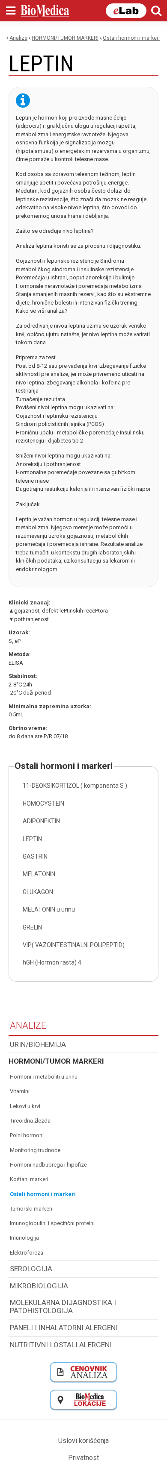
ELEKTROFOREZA (26, 1252)
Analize (18, 38)
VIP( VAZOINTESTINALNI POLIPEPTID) (74, 944)
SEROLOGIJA (31, 1268)
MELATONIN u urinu (49, 909)
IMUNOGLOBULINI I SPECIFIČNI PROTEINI (52, 1223)
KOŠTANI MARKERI (29, 1179)
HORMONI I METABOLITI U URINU (44, 1076)
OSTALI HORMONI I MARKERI (131, 38)
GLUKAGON (38, 892)
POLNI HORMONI (27, 1135)
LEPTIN (32, 839)
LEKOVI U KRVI (25, 1106)
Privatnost (83, 1458)
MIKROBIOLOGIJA (39, 1285)
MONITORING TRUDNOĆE (35, 1150)
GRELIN (32, 927)
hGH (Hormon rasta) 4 (52, 962)
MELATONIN (39, 874)
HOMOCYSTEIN (43, 803)
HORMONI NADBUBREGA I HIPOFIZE (48, 1164)
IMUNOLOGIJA (24, 1238)
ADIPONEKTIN (41, 821)
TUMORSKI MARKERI (31, 1208)
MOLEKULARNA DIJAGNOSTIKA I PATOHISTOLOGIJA (63, 1306)
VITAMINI (20, 1091)
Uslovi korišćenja (83, 1441)
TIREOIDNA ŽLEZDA (30, 1120)
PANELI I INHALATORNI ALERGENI (64, 1327)
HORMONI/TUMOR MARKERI (65, 38)
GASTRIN (35, 856)
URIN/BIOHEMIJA (38, 1044)
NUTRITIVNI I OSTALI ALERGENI (61, 1344)
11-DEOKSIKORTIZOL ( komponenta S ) (75, 785)
